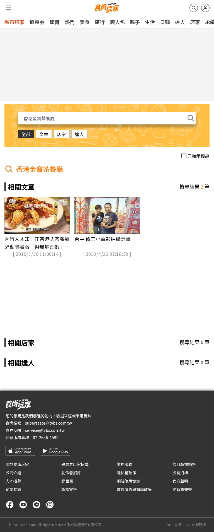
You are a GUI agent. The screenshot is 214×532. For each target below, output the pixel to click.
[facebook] (10, 504)
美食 (85, 21)
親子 (135, 21)
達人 (180, 21)
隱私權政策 (126, 472)
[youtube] (23, 504)
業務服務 (124, 464)
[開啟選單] (8, 8)
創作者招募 (71, 472)
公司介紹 (13, 472)
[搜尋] (193, 8)
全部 (25, 134)
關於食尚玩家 (17, 464)
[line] (36, 504)
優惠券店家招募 (75, 464)
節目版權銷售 (184, 464)
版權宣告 (69, 489)
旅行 (100, 21)
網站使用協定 (128, 481)
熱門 (70, 21)
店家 (195, 21)
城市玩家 (14, 21)
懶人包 (117, 21)
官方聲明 (180, 481)
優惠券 (37, 21)
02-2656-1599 (46, 437)
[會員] (205, 8)
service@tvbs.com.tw (45, 430)
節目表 (67, 481)
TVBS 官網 (173, 525)
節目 (55, 21)
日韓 (165, 21)
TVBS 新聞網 (196, 525)
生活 (150, 21)
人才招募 (13, 481)
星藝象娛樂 (182, 489)
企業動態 (13, 489)
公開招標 (180, 472)
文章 (43, 134)
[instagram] (50, 504)
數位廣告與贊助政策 (134, 489)
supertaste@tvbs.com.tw (48, 423)
